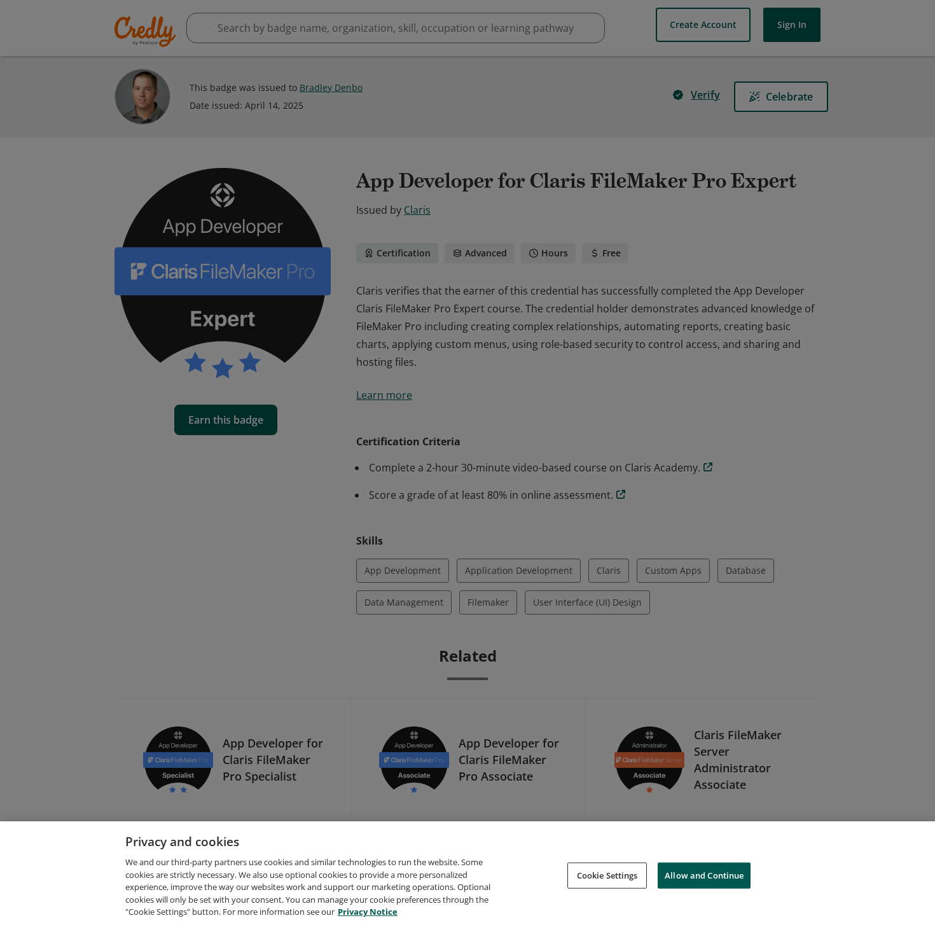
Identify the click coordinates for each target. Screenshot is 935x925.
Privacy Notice (368, 911)
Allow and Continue (704, 874)
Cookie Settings (607, 874)
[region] (467, 873)
